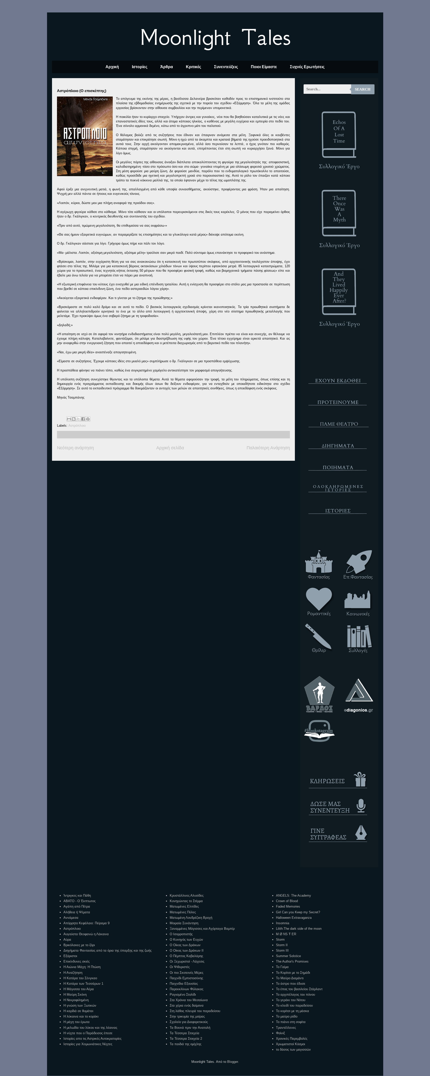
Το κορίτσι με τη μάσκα (292, 1011)
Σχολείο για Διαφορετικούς (189, 1022)
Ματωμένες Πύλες (183, 912)
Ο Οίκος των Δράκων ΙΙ (187, 950)
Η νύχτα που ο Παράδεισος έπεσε (87, 1033)
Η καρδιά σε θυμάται (78, 1011)
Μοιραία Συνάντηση (184, 923)
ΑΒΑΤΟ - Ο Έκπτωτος (79, 901)
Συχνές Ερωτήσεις (307, 67)
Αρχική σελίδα (170, 447)
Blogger (232, 1062)
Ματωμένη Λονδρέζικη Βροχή (191, 918)
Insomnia (282, 923)
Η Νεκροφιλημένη (76, 1000)
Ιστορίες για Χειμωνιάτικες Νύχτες (87, 1044)
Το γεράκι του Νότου (290, 1000)
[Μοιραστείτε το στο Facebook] (83, 418)
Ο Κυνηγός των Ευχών (186, 939)
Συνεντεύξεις (226, 67)
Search (363, 89)
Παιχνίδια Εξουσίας (184, 983)
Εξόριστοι (70, 956)
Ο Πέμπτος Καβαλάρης (186, 956)
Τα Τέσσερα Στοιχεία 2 (186, 1038)
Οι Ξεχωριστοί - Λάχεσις (187, 961)
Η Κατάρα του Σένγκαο (80, 978)
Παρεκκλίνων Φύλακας (186, 989)
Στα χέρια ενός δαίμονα (187, 1005)
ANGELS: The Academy (293, 895)
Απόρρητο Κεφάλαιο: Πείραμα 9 (86, 923)
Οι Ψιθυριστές (180, 967)
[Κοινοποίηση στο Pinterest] (87, 418)
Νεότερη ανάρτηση (75, 447)
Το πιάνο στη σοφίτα (291, 1022)
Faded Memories (288, 906)
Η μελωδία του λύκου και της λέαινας (90, 1027)
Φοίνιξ (280, 1033)
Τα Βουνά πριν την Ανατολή (190, 1027)
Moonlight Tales (215, 37)
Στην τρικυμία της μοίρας (187, 1016)
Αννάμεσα (70, 918)
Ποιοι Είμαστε (264, 67)
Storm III (282, 950)
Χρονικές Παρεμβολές (291, 1038)
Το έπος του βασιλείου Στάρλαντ (299, 989)
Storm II (282, 945)
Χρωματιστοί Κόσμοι (290, 1044)
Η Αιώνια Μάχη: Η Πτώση (82, 967)
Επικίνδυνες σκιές (76, 961)
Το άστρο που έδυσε (290, 983)
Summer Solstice (288, 956)
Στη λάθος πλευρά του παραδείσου (195, 1011)
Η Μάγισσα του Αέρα (78, 989)
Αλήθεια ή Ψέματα (76, 912)
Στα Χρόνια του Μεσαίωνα (189, 1000)
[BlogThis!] (73, 418)
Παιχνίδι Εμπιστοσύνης (186, 978)
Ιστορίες (139, 67)
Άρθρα (166, 67)
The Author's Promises (292, 961)
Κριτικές (193, 67)
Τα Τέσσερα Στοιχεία (184, 1033)
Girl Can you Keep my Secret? (298, 912)
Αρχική (112, 67)
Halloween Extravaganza (294, 918)
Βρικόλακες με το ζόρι (79, 945)
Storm (280, 939)
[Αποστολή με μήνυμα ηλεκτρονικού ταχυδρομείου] (68, 418)
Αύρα (67, 939)
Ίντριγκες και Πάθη (77, 895)
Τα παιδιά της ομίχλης (185, 1044)
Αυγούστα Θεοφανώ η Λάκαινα (86, 934)
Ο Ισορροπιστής (181, 934)
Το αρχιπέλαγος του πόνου (295, 994)
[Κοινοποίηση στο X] (78, 418)
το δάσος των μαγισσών (293, 1049)
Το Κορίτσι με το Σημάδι (293, 972)
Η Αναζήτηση (72, 972)
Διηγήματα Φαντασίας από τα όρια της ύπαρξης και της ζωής (107, 950)
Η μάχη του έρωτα (76, 1022)
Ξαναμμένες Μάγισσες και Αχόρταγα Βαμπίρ (202, 928)
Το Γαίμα (282, 967)
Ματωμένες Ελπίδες (184, 906)
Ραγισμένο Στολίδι (183, 994)
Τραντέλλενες (286, 1027)
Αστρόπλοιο (77, 425)
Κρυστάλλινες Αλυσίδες (187, 895)
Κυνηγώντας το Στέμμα (186, 901)
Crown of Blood (287, 901)
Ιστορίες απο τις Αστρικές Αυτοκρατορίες (92, 1038)
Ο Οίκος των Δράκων (185, 945)
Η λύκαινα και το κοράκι (81, 1016)
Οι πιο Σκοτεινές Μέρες (186, 972)
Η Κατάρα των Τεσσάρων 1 (83, 983)
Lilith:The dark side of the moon (299, 928)
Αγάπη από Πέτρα (76, 906)
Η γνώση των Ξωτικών (79, 1005)
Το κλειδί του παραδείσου (294, 1005)
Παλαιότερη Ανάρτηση (268, 447)
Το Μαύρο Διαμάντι (290, 978)
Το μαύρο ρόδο (286, 1016)
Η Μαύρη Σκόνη (75, 994)
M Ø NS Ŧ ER (286, 934)
